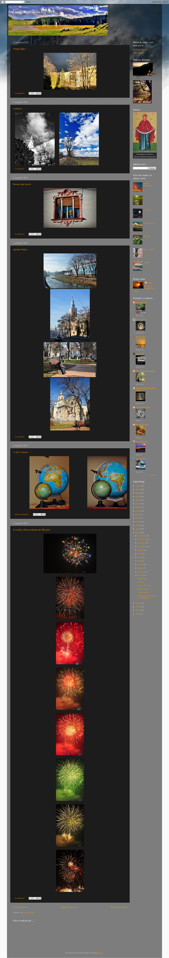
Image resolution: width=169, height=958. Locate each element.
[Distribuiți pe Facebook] (37, 93)
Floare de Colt (141, 319)
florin (149, 282)
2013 (138, 532)
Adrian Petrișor (138, 53)
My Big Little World (143, 407)
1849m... (147, 262)
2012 (138, 603)
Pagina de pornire (69, 907)
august (140, 550)
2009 (138, 614)
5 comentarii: (20, 436)
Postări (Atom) (29, 912)
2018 (138, 514)
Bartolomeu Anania (140, 49)
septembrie (142, 546)
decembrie (142, 536)
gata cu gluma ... (150, 249)
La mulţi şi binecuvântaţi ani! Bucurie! (31, 529)
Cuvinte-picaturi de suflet (145, 371)
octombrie (142, 543)
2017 (138, 518)
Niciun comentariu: (22, 514)
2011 (138, 607)
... (144, 196)
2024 (138, 493)
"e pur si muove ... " (22, 452)
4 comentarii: (20, 169)
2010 (138, 610)
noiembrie (142, 539)
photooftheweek (142, 441)
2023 (138, 496)
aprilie (140, 564)
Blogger (100, 953)
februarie (141, 571)
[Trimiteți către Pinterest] (40, 93)
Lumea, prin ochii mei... (35, 11)
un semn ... (147, 236)
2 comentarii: (20, 93)
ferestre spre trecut (22, 184)
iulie (140, 553)
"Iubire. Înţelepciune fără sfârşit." (145, 389)
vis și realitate (141, 458)
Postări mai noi (20, 907)
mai (139, 561)
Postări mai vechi (118, 907)
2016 (138, 522)
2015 (138, 525)
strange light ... (20, 48)
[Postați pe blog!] (32, 93)
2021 (138, 504)
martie (140, 568)
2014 (138, 529)
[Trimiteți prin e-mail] (30, 93)
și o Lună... (148, 210)
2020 (138, 507)
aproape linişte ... (21, 249)
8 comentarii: (20, 234)
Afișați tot (153, 475)
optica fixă (140, 354)
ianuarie (141, 575)
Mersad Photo (141, 336)
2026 (138, 486)
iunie (140, 557)
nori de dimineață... (148, 184)
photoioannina (141, 302)
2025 (138, 489)
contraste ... (18, 108)
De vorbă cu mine (142, 424)
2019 (138, 511)
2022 (138, 500)
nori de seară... (149, 223)
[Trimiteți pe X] (35, 93)
